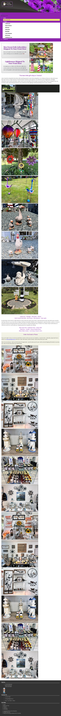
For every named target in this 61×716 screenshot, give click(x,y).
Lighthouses (7, 23)
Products (5, 706)
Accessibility (5, 709)
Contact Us (5, 39)
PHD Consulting (18, 713)
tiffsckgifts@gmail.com (11, 339)
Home (4, 17)
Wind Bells (7, 31)
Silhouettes (7, 29)
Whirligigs (7, 27)
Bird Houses (7, 35)
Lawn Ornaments (8, 33)
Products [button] (5, 21)
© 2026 (8, 711)
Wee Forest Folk (7, 19)
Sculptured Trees (8, 37)
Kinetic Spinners (8, 25)
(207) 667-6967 (57, 11)
